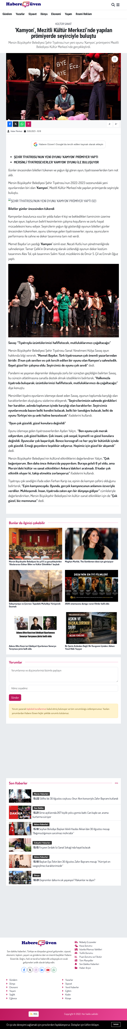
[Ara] (113, 5)
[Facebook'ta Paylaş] (9, 124)
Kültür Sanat (63, 24)
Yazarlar (20, 14)
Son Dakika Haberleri (89, 964)
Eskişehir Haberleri (42, 842)
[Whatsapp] (54, 970)
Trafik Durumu (86, 953)
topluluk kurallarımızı (37, 708)
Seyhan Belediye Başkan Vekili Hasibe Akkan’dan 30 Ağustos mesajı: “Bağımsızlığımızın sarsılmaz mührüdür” (71, 831)
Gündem (7, 14)
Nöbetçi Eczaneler (87, 942)
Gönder (15, 697)
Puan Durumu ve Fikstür (90, 956)
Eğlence (13, 998)
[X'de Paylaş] (16, 124)
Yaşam (68, 14)
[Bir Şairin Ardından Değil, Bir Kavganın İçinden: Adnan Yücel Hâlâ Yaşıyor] (91, 627)
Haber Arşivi (85, 967)
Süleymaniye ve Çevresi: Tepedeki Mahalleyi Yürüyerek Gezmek (35, 605)
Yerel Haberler (72, 987)
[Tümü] (116, 783)
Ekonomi (56, 14)
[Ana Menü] (118, 5)
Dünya (44, 14)
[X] (30, 970)
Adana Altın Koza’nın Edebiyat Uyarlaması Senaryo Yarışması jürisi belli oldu (32, 647)
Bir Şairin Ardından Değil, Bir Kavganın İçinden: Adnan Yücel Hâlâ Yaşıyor (90, 647)
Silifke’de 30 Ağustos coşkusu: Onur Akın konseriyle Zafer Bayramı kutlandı (75, 798)
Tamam (116, 1024)
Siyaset (32, 14)
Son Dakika (38, 808)
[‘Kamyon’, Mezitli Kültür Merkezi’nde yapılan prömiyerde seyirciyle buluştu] (63, 86)
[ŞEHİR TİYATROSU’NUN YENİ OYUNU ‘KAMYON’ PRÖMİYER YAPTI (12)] (52, 200)
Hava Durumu (85, 945)
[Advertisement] (63, 749)
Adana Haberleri (41, 824)
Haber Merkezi (16, 131)
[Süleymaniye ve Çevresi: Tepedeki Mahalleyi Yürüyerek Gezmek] (35, 585)
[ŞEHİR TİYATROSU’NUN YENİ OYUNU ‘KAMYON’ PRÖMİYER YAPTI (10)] (63, 300)
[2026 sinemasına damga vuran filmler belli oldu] (91, 585)
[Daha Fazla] (28, 124)
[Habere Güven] (23, 5)
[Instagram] (36, 970)
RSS (35, 1013)
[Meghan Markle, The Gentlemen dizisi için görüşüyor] (91, 543)
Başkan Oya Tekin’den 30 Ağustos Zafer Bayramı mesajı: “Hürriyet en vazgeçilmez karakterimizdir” (71, 864)
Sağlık (12, 994)
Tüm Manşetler (86, 960)
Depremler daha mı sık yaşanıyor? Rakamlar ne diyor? (64, 880)
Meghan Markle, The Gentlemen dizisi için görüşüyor (89, 561)
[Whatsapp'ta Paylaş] (22, 124)
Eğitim (68, 990)
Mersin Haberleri (41, 793)
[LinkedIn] (42, 970)
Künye (68, 998)
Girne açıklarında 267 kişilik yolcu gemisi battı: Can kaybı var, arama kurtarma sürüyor (70, 815)
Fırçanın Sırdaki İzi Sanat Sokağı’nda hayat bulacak (61, 847)
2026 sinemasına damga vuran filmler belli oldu (87, 603)
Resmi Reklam (84, 14)
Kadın (68, 994)
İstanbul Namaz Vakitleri (90, 949)
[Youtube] (48, 970)
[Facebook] (24, 970)
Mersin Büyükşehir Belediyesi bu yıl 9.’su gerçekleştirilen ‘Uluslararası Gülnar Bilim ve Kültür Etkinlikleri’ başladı (35, 563)
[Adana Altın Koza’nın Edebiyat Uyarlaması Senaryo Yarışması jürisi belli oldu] (35, 627)
